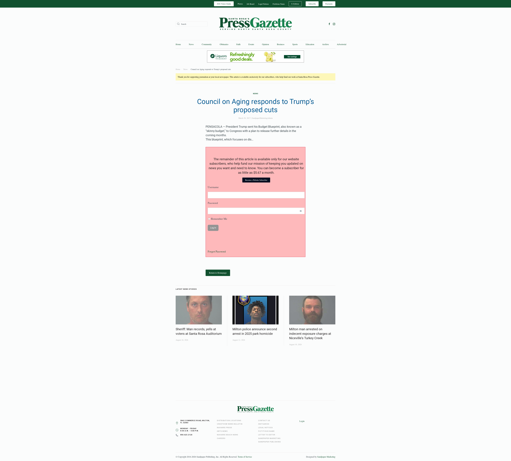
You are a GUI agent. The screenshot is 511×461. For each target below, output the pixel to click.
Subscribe (312, 4)
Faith (238, 44)
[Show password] (301, 211)
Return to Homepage (218, 272)
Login (301, 421)
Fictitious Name (279, 4)
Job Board (250, 4)
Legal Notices (263, 4)
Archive (325, 44)
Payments (329, 4)
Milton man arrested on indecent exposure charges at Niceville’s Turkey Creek (310, 333)
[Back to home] (255, 24)
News (191, 44)
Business (280, 44)
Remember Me (218, 219)
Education (310, 44)
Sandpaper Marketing (326, 456)
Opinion (265, 44)
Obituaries (224, 44)
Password (213, 203)
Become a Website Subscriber (256, 180)
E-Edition (295, 4)
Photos (240, 4)
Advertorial (341, 44)
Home (178, 44)
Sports (295, 44)
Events (251, 44)
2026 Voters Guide (224, 4)
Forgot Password (217, 251)
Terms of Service (245, 456)
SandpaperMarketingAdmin (262, 118)
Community (207, 44)
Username (213, 187)
